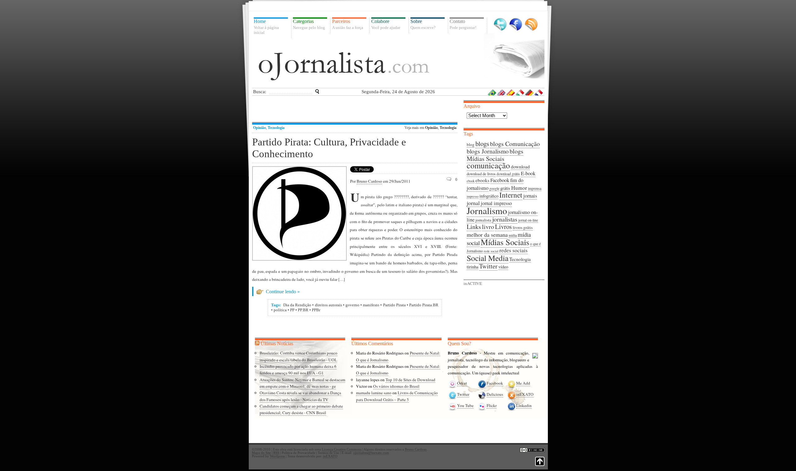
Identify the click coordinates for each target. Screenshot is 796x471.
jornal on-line (528, 220)
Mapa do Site (261, 453)
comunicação (488, 165)
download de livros (481, 173)
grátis (505, 188)
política (280, 310)
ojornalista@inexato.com (371, 453)
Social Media (487, 258)
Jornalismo (487, 210)
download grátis (508, 173)
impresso (473, 196)
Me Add (523, 383)
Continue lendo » (283, 291)
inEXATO (525, 394)
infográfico (488, 196)
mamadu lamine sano (373, 393)
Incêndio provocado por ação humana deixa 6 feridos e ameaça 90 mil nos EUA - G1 (298, 370)
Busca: (259, 91)
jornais (530, 195)
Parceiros (347, 24)
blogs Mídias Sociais (495, 155)
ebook (470, 181)
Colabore (385, 24)
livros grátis (523, 227)
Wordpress (277, 456)
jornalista (483, 220)
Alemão (529, 92)
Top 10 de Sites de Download (410, 379)
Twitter (500, 24)
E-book (528, 173)
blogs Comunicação (515, 143)
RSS (531, 24)
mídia (513, 235)
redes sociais (513, 250)
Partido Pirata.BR (423, 305)
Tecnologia (276, 128)
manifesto (371, 305)
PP (292, 310)
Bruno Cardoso (369, 181)
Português (492, 92)
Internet (510, 195)
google (494, 188)
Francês (539, 92)
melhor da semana (487, 234)
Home (266, 27)
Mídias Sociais (505, 241)
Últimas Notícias (277, 343)
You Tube (465, 405)
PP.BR (303, 310)
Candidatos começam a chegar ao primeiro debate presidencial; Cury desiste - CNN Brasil (301, 409)
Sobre (423, 24)
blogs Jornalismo (488, 151)
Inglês (501, 92)
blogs (482, 143)
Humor (519, 187)
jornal (473, 203)
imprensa (534, 188)
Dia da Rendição (297, 305)
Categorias (309, 24)
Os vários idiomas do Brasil (396, 386)
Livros (503, 226)
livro (488, 226)
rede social (491, 251)
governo (352, 305)
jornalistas (504, 219)
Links (474, 226)
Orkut (462, 383)
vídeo (503, 267)
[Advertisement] (356, 109)
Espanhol (511, 92)
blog (470, 144)
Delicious (495, 394)
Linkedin (524, 405)
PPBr (316, 310)
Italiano (520, 92)
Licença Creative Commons (341, 449)
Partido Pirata (394, 305)
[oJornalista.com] (343, 66)
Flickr (492, 405)
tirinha (472, 267)
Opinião (259, 128)
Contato (463, 24)
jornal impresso (496, 203)
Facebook (516, 24)
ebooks (482, 180)
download (520, 166)
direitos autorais (328, 305)
